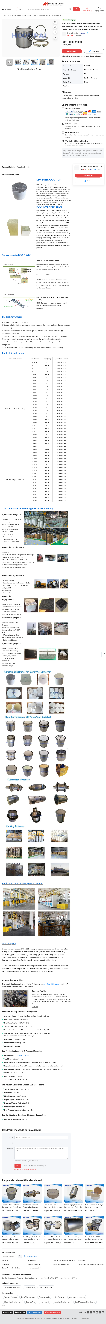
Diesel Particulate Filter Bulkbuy (85, 1302)
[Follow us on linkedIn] (103, 1312)
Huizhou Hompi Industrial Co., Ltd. (72, 33)
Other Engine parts (34, 1268)
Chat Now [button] (95, 51)
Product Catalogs (31, 1256)
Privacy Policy (85, 1318)
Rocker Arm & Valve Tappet (61, 1264)
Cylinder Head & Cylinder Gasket (63, 1260)
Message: (10, 1148)
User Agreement (64, 1318)
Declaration (75, 1318)
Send (17, 1166)
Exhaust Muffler (30, 1287)
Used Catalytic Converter (77, 1297)
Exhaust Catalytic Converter (13, 1302)
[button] (3, 3)
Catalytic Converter (22, 1055)
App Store (7, 1312)
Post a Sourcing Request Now (25, 1169)
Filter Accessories (44, 1297)
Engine (4, 1260)
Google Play (20, 1312)
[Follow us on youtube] (97, 1312)
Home (4, 15)
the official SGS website (51, 984)
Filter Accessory (59, 1297)
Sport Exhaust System (46, 1287)
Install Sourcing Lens (53, 1312)
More (4, 1306)
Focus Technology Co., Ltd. (38, 1318)
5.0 (83, 169)
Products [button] (21, 9)
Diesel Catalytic (44, 1302)
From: (11, 1137)
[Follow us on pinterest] (100, 1312)
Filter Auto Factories (10, 1297)
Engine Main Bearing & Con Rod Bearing (91, 1264)
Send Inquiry (72, 51)
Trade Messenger (34, 1312)
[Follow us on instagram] (94, 1312)
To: (12, 1143)
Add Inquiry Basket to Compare (31, 69)
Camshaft (81, 1260)
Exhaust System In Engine (12, 1287)
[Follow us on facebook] (88, 1312)
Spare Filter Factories (28, 1297)
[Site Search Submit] (76, 9)
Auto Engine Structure (41, 15)
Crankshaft (5, 1264)
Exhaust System (56, 15)
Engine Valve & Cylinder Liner (11, 1268)
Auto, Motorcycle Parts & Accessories (20, 15)
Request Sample (95, 56)
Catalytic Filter (30, 1302)
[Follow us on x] (91, 1312)
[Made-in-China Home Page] (53, 4)
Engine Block (32, 1260)
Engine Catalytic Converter (62, 1302)
